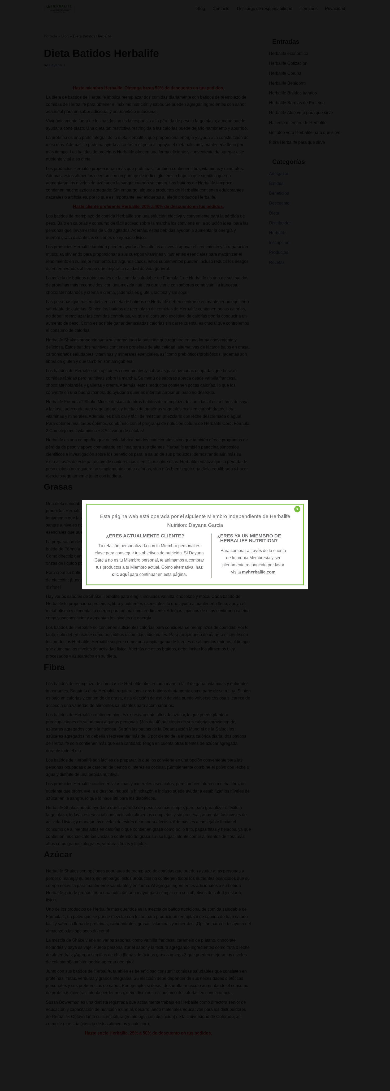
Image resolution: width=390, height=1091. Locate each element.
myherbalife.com (258, 572)
